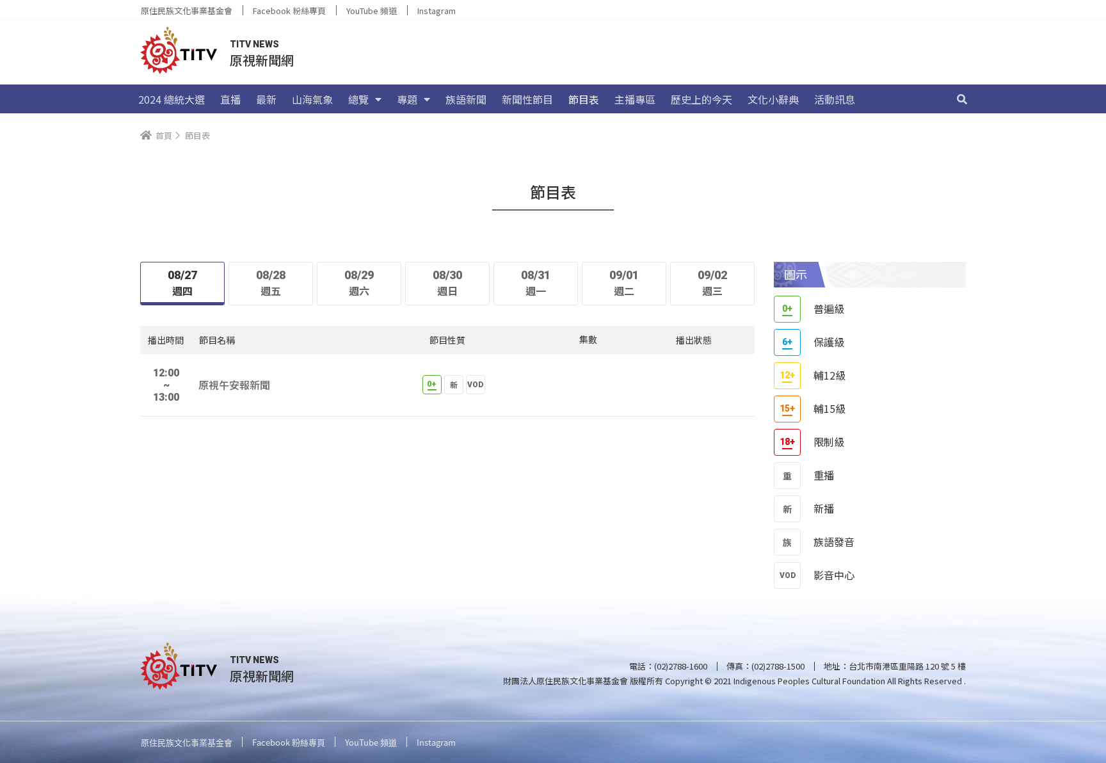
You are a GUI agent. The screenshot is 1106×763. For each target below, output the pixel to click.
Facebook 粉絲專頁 (289, 10)
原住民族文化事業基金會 (186, 10)
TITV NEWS (254, 44)
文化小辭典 (773, 99)
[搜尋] (962, 99)
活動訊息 (834, 99)
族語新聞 (465, 99)
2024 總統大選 (171, 99)
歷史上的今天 (701, 99)
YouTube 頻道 (371, 10)
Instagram (436, 10)
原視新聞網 (262, 60)
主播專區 (634, 99)
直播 (230, 99)
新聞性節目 (527, 99)
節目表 (583, 99)
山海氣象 (312, 99)
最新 (266, 99)
